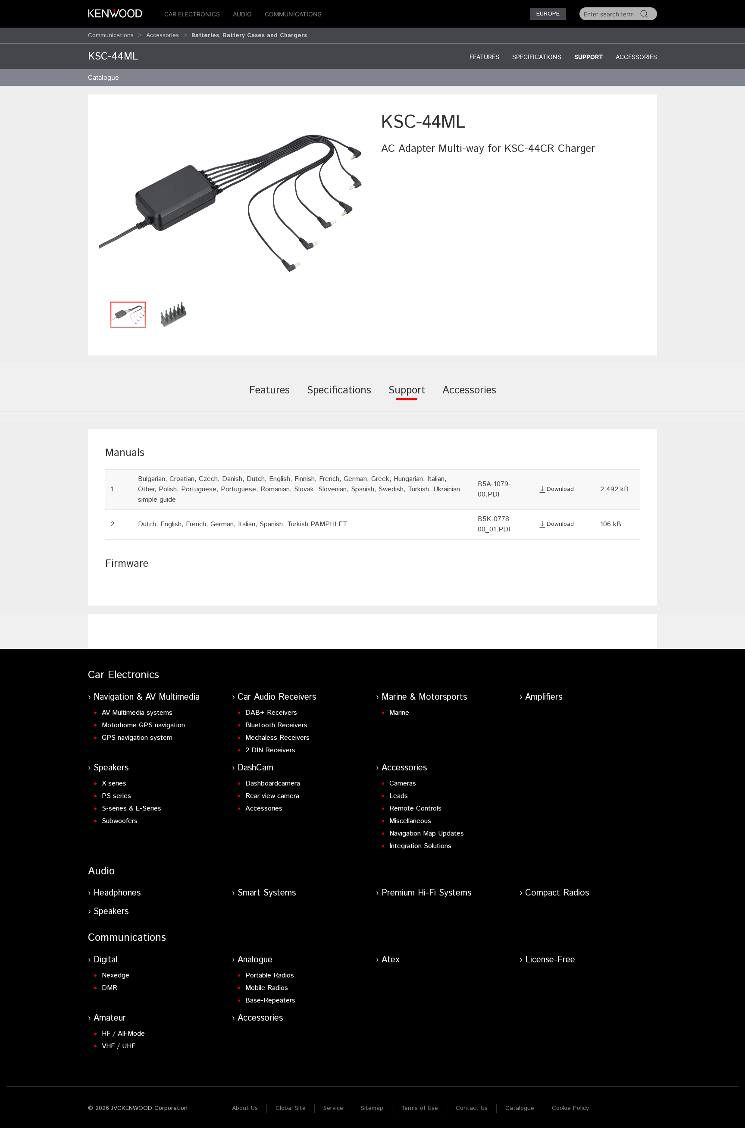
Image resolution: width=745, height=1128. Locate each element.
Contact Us (472, 1108)
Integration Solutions (420, 846)
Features (484, 56)
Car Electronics (192, 14)
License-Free (550, 960)
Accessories (162, 35)
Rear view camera (272, 796)
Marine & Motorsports (424, 697)
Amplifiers (543, 697)
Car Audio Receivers (277, 697)
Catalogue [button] (103, 77)
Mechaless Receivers (277, 738)
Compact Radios (557, 893)
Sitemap (372, 1108)
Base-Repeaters (270, 1000)
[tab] (269, 396)
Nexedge (115, 975)
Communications (293, 14)
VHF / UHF (118, 1046)
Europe (548, 13)
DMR (109, 988)
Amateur (110, 1018)
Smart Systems (267, 893)
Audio (242, 14)
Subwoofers (120, 821)
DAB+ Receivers (271, 713)
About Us (245, 1108)
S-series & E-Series (131, 809)
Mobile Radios (266, 988)
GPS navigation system (137, 738)
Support (588, 56)
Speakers (111, 768)
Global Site (290, 1108)
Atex (391, 960)
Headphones (117, 893)
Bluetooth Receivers (276, 725)
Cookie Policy (570, 1108)
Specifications (536, 56)
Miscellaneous (410, 821)
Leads (398, 796)
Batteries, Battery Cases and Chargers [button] (249, 35)
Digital (105, 960)
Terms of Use (419, 1108)
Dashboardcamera (272, 784)
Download (560, 489)
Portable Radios (269, 975)
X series (114, 784)
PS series (116, 796)
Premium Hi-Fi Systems (426, 893)
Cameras (402, 784)
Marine (399, 713)
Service (333, 1108)
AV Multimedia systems (137, 713)
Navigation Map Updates (426, 834)
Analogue (255, 960)
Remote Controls (415, 809)
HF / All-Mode (123, 1034)
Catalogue (519, 1108)
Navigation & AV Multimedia (147, 697)
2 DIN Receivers (270, 750)
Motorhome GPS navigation (143, 725)
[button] (230, 203)
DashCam (255, 768)
